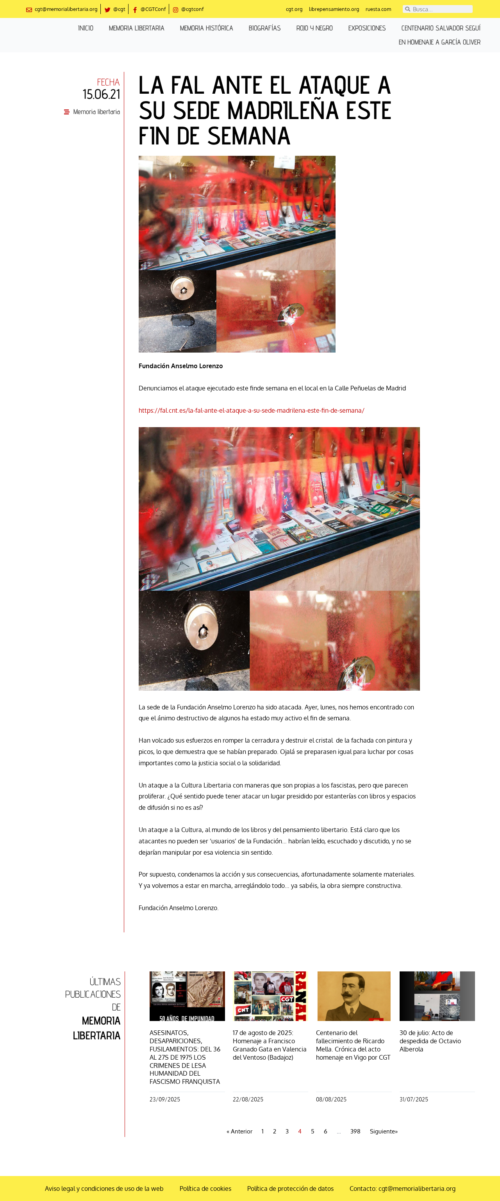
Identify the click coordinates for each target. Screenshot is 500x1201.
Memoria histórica (206, 28)
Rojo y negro (314, 28)
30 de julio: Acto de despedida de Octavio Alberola (430, 1041)
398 (355, 1131)
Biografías (265, 28)
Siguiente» (384, 1131)
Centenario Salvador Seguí (441, 28)
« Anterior (239, 1131)
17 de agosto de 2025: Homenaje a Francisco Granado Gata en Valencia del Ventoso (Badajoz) (270, 1045)
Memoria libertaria (136, 28)
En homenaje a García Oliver (439, 42)
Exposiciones (367, 28)
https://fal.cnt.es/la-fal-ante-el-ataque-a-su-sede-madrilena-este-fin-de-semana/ (251, 410)
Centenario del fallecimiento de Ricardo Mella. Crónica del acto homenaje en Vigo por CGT (353, 1045)
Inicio (85, 28)
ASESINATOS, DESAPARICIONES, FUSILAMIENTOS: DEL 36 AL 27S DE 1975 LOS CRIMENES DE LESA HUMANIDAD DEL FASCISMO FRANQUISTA (185, 1057)
